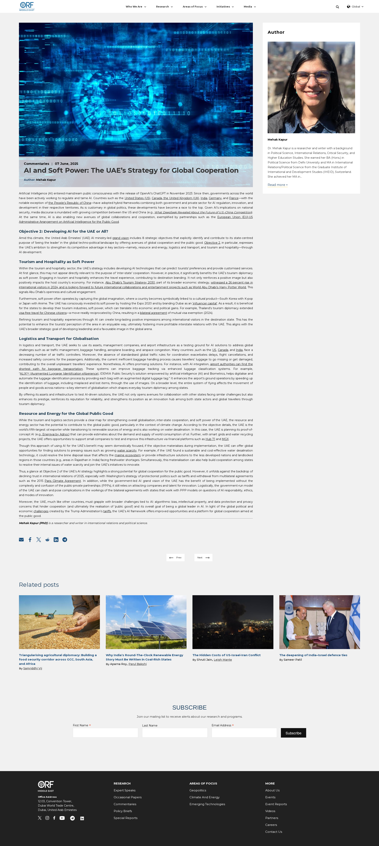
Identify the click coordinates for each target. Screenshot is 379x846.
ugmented (41, 373)
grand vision (120, 238)
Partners (271, 818)
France (233, 198)
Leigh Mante (223, 659)
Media (248, 6)
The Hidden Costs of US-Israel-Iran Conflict (226, 655)
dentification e (74, 373)
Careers (271, 825)
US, (214, 350)
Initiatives (223, 6)
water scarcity (127, 450)
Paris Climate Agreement (63, 481)
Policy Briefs (123, 811)
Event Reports (276, 804)
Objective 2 (212, 242)
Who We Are (134, 6)
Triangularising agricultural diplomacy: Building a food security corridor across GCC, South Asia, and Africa (58, 659)
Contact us (273, 832)
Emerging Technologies (207, 804)
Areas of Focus (193, 6)
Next (200, 557)
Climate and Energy (205, 797)
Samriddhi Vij (32, 668)
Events (270, 797)
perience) (92, 373)
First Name (82, 725)
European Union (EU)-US (235, 217)
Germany (215, 198)
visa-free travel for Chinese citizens (43, 313)
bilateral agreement (153, 313)
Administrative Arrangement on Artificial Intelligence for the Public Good (69, 222)
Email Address (223, 725)
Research (162, 6)
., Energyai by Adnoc (54, 434)
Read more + (278, 185)
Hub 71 (210, 439)
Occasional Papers (128, 797)
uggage (57, 373)
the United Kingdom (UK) (181, 198)
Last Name (150, 725)
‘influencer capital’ (204, 303)
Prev (179, 557)
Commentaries (125, 804)
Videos (270, 811)
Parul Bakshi (138, 664)
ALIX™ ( (25, 373)
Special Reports (125, 818)
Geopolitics (198, 790)
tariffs (107, 511)
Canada (157, 198)
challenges (41, 511)
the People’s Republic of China (69, 203)
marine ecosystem (128, 455)
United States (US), (138, 198)
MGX (225, 439)
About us (272, 790)
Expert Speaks (124, 790)
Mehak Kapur (277, 139)
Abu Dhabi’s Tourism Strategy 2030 (130, 282)
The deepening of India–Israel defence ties (313, 655)
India (204, 198)
